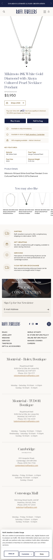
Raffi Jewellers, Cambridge (35, 134)
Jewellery (7, 335)
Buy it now (15, 121)
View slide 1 (26, 66)
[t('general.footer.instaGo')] (33, 324)
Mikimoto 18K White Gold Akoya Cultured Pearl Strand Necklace (10, 211)
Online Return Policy (37, 338)
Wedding (6, 338)
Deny (42, 554)
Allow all (11, 554)
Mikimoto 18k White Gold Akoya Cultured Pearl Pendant (42, 211)
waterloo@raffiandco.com (26, 507)
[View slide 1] (26, 42)
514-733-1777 (29, 373)
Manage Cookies (35, 341)
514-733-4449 (29, 419)
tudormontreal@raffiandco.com (26, 421)
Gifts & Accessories (11, 346)
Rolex (4, 332)
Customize (25, 554)
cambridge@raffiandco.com (26, 466)
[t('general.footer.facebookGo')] (29, 324)
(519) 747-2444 (29, 505)
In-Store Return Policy (38, 335)
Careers (31, 343)
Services (6, 341)
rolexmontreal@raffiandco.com (26, 376)
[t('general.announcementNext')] (51, 3)
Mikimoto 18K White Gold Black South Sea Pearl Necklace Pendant (26, 211)
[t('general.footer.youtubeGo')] (37, 324)
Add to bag (38, 121)
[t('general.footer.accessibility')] (49, 324)
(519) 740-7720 (29, 463)
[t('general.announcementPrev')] (2, 3)
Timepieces (7, 343)
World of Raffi (34, 332)
